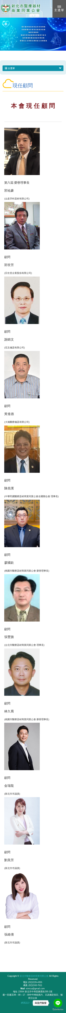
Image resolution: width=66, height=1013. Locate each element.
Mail (22, 988)
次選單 (11, 68)
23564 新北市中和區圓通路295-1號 (35, 991)
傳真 (25, 985)
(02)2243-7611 (35, 985)
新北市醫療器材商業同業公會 (20, 9)
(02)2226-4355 (35, 982)
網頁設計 (25, 1002)
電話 (25, 982)
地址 (15, 991)
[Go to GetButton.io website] (57, 1009)
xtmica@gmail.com (35, 988)
